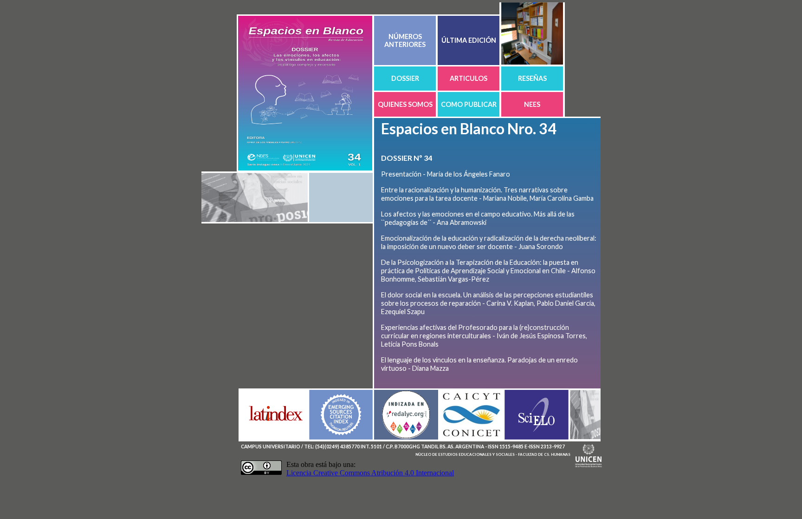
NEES (532, 104)
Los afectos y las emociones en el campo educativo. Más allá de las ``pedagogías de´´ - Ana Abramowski (478, 218)
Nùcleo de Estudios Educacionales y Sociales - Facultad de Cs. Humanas (492, 454)
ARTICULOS (468, 78)
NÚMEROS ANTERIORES (405, 40)
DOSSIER (405, 78)
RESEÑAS (532, 78)
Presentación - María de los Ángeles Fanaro (445, 174)
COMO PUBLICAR (469, 104)
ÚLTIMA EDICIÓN (468, 40)
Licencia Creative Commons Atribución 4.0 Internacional (370, 473)
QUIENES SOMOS (405, 104)
